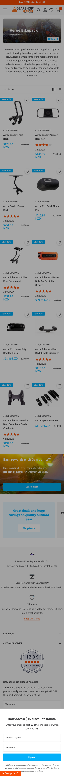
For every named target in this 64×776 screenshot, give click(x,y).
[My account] (45, 10)
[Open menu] (5, 10)
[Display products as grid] (53, 89)
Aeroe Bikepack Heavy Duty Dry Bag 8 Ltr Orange (47, 281)
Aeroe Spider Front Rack (13, 136)
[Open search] (39, 10)
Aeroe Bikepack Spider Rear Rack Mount (15, 279)
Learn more (32, 487)
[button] (10, 773)
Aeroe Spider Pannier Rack (14, 208)
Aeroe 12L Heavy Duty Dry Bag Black (14, 351)
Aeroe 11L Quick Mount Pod (47, 208)
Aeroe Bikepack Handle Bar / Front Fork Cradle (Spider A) (15, 424)
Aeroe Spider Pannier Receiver (46, 136)
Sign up (32, 757)
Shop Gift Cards (32, 618)
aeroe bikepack (11, 130)
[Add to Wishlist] (27, 100)
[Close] (59, 713)
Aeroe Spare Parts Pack (47, 420)
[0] (51, 10)
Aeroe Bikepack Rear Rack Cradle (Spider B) (47, 351)
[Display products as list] (59, 89)
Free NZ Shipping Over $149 (32, 2)
